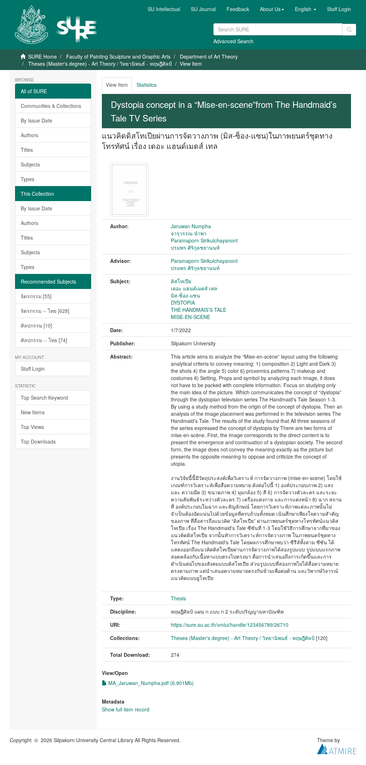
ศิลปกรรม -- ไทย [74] (44, 340)
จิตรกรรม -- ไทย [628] (45, 310)
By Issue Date (36, 120)
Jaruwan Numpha (191, 226)
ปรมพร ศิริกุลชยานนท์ (195, 247)
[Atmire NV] (336, 747)
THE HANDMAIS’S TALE (198, 309)
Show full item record (125, 709)
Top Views (32, 426)
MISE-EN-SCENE (190, 316)
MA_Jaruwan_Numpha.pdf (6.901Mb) (150, 682)
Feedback (238, 8)
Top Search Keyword (44, 397)
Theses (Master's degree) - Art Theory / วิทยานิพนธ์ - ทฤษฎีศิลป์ (100, 63)
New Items (33, 412)
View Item (117, 84)
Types (27, 178)
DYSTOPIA (183, 302)
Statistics (147, 84)
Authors (29, 135)
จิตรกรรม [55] (36, 296)
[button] (272, 9)
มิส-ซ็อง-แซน (185, 295)
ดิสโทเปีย (181, 281)
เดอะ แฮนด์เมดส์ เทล (194, 288)
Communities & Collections (51, 105)
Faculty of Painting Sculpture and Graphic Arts (118, 56)
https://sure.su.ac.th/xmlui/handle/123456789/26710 (229, 624)
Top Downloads (38, 441)
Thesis (178, 598)
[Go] (349, 30)
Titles (27, 149)
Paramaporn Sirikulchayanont (204, 240)
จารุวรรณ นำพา (189, 233)
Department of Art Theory (209, 56)
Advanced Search (233, 41)
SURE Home (42, 56)
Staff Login (33, 368)
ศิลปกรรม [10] (36, 325)
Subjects (30, 164)
